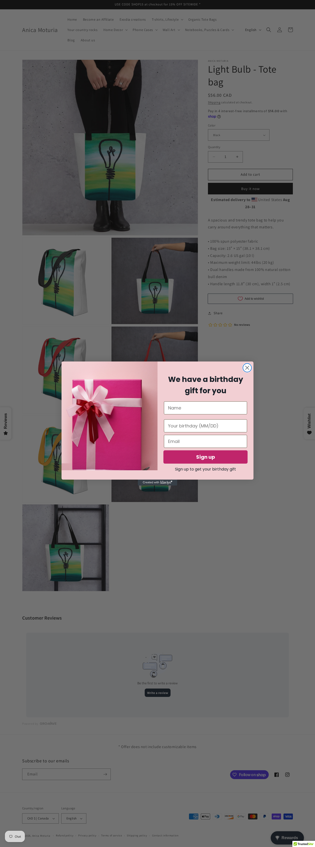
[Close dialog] (247, 367)
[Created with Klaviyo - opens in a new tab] (157, 483)
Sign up (205, 457)
